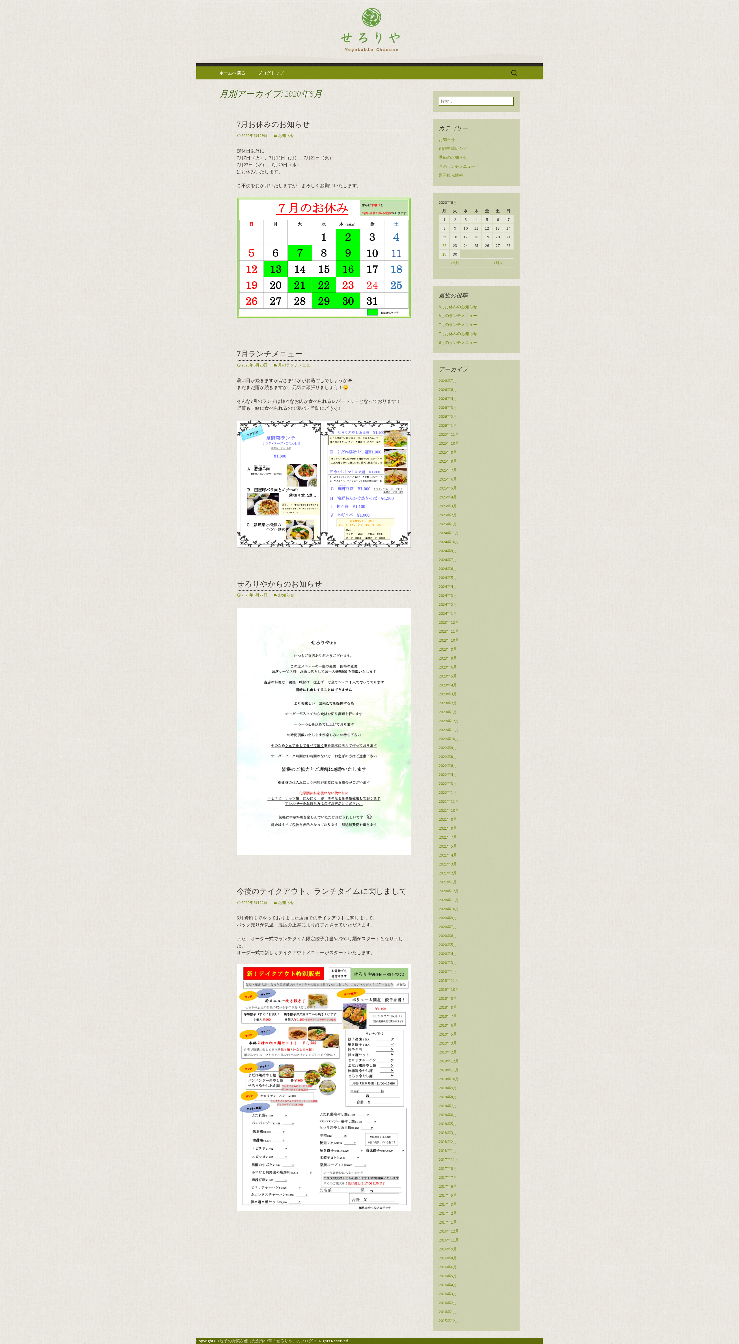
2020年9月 (448, 917)
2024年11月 (449, 532)
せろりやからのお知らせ (279, 584)
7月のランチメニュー (458, 324)
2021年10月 (449, 810)
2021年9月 (448, 819)
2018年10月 (449, 1078)
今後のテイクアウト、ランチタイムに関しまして (322, 891)
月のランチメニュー (296, 365)
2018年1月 (448, 1150)
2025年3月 (448, 506)
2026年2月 (448, 416)
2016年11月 (449, 1240)
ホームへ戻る (232, 73)
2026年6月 (448, 389)
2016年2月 (448, 1302)
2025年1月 (448, 523)
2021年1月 (448, 882)
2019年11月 (449, 980)
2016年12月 (449, 1231)
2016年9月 (448, 1249)
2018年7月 (448, 1105)
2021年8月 (448, 828)
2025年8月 (448, 461)
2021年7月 (448, 837)
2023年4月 (448, 685)
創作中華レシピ (453, 148)
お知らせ (286, 135)
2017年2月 (448, 1213)
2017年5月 (448, 1195)
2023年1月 (448, 711)
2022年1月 (448, 792)
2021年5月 (448, 846)
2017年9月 (448, 1168)
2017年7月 (448, 1177)
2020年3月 (448, 962)
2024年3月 (448, 595)
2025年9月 (448, 452)
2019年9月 (448, 998)
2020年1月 (448, 971)
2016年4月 (448, 1284)
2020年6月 (448, 935)
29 (444, 254)
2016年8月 (448, 1258)
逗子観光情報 (451, 175)
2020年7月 (448, 926)
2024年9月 (448, 550)
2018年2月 (448, 1141)
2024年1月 (448, 613)
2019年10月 (449, 989)
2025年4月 (448, 497)
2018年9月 (448, 1087)
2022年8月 (448, 756)
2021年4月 (448, 855)
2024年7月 (448, 559)
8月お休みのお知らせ (458, 306)
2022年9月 (448, 747)
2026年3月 (448, 407)
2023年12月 (449, 622)
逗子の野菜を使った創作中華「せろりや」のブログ (266, 1340)
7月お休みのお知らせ (273, 124)
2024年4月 (448, 586)
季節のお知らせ (453, 157)
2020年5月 (448, 944)
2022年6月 (448, 765)
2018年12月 (449, 1061)
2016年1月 (448, 1311)
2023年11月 (449, 631)
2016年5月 (448, 1275)
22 (444, 245)
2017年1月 (448, 1222)
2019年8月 (448, 1007)
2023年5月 (448, 676)
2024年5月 (448, 577)
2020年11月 (449, 899)
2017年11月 (449, 1159)
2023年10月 (449, 640)
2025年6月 (448, 479)
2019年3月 (448, 1043)
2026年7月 (448, 380)
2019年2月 (448, 1052)
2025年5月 (448, 488)
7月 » (497, 262)
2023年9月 (448, 649)
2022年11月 (449, 729)
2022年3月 (448, 783)
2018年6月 (448, 1114)
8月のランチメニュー (458, 315)
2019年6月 (448, 1025)
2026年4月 (448, 398)
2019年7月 (448, 1016)
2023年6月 (448, 667)
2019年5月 (448, 1034)
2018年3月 (448, 1132)
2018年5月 (448, 1123)
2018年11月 (449, 1070)
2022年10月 (449, 738)
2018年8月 (448, 1096)
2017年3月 (448, 1204)
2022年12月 (449, 720)
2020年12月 (449, 890)
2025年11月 (449, 434)
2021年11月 (449, 801)
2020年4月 (448, 953)
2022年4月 (448, 774)
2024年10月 (449, 541)
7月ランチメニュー (270, 353)
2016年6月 (448, 1266)
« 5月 (455, 262)
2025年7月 (448, 470)
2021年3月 (448, 864)
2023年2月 (448, 702)
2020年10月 (449, 908)
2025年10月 (449, 443)
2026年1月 (448, 425)
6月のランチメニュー (458, 342)
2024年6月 (448, 568)
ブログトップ (271, 73)
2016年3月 (448, 1293)
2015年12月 (449, 1320)
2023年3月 (448, 694)
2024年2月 (448, 604)
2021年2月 (448, 873)
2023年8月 (448, 658)
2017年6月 (448, 1186)
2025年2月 (448, 515)
